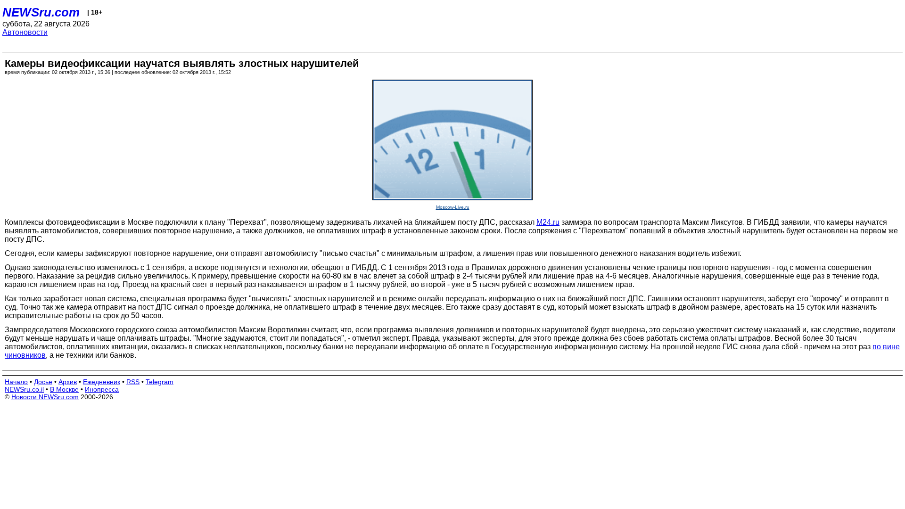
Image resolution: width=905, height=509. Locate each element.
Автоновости (25, 32)
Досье (43, 382)
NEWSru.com (41, 12)
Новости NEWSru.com (45, 397)
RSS (133, 382)
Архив (67, 382)
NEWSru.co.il (24, 389)
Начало (16, 382)
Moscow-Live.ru (452, 207)
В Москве (64, 389)
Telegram (159, 382)
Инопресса (102, 389)
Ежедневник (101, 382)
